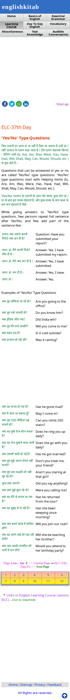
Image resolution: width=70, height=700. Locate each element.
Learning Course (11, 25)
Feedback (54, 684)
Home (11, 16)
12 (61, 581)
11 (48, 581)
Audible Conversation (58, 33)
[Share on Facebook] (5, 104)
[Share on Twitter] (12, 104)
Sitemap (62, 104)
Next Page (42, 566)
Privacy (40, 684)
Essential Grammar (58, 17)
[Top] (65, 696)
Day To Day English (35, 25)
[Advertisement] (35, 69)
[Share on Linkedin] (26, 104)
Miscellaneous (12, 31)
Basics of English (35, 17)
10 (34, 581)
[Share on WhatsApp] (19, 104)
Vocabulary (58, 24)
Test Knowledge (35, 33)
